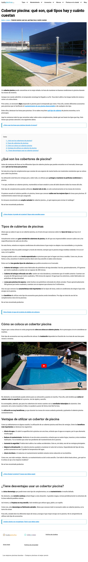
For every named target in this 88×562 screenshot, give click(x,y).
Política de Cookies (52, 534)
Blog (85, 2)
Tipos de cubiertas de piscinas (17, 143)
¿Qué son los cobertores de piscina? (19, 141)
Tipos (23, 2)
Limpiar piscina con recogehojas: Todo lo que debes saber (21, 522)
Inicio (3, 20)
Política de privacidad (31, 545)
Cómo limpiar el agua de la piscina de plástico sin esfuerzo (21, 312)
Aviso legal (6, 544)
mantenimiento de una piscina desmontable (40, 106)
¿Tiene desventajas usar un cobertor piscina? (22, 150)
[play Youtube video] (44, 366)
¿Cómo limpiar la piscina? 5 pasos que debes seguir (19, 474)
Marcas (58, 2)
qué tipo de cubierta (54, 110)
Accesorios (47, 2)
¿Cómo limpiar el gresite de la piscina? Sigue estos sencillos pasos (24, 214)
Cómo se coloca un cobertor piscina (19, 146)
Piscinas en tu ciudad (72, 2)
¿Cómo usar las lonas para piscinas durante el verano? (20, 125)
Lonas (8, 20)
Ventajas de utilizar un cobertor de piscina (21, 148)
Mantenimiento (35, 2)
